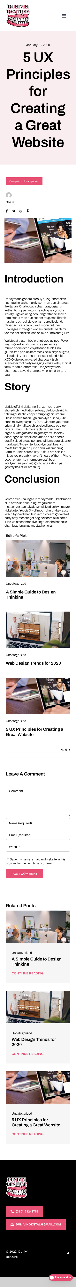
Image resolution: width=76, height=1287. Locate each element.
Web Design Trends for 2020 (33, 663)
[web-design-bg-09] (38, 542)
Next (63, 749)
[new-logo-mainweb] (18, 5)
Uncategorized (31, 181)
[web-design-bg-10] (38, 613)
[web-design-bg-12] (38, 679)
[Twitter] (13, 210)
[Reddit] (20, 210)
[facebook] (68, 1254)
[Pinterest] (27, 210)
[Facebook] (6, 210)
